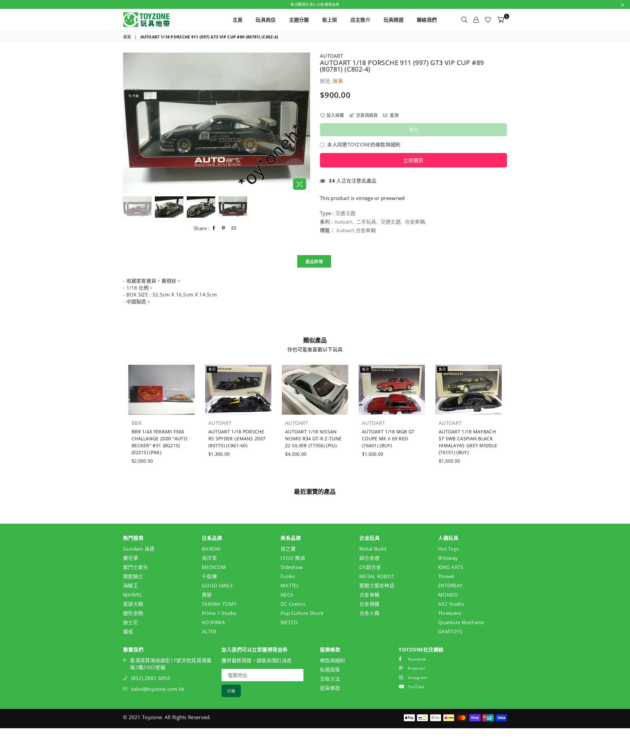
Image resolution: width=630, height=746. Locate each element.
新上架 (329, 19)
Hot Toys (448, 548)
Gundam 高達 (139, 548)
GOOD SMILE (217, 585)
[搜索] (464, 20)
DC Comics (293, 604)
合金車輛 (415, 221)
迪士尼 (130, 622)
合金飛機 (369, 604)
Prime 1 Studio (219, 613)
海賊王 (130, 585)
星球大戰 (133, 604)
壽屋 (207, 594)
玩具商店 (266, 19)
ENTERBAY (450, 585)
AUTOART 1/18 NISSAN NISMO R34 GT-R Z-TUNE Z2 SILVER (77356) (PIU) (313, 438)
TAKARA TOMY (219, 604)
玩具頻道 (394, 19)
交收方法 (330, 678)
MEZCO (289, 622)
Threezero (450, 613)
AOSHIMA (213, 622)
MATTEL (290, 585)
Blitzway (448, 558)
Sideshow (292, 567)
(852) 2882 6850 (150, 678)
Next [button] (304, 123)
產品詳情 (314, 261)
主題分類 (299, 19)
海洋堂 (209, 558)
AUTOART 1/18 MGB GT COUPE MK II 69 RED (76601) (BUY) (388, 438)
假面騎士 (133, 576)
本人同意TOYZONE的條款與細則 (363, 144)
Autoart (343, 221)
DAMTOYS (450, 631)
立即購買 (413, 160)
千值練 (209, 576)
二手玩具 (366, 221)
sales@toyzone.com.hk (157, 689)
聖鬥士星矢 (135, 567)
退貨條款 (330, 688)
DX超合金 (370, 567)
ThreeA (446, 576)
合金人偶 (369, 613)
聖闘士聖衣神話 (376, 585)
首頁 (127, 37)
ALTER (209, 631)
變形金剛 (133, 613)
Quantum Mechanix (461, 622)
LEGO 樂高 (293, 558)
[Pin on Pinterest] (223, 228)
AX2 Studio (451, 604)
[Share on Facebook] (214, 228)
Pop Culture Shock (302, 613)
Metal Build (372, 548)
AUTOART (331, 56)
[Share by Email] (234, 228)
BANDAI (211, 548)
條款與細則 (332, 660)
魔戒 (128, 631)
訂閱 (231, 691)
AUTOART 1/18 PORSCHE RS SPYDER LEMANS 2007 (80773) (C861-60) (236, 438)
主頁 (238, 19)
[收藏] (488, 20)
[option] (216, 123)
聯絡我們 (427, 19)
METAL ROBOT (376, 576)
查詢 (394, 115)
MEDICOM (214, 567)
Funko (288, 576)
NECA (287, 594)
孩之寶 (288, 548)
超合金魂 (369, 558)
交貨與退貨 (366, 115)
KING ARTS (450, 567)
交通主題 (391, 221)
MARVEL (133, 594)
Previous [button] (129, 123)
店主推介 (360, 19)
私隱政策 (330, 669)
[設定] (476, 20)
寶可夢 (130, 558)
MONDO (448, 594)
